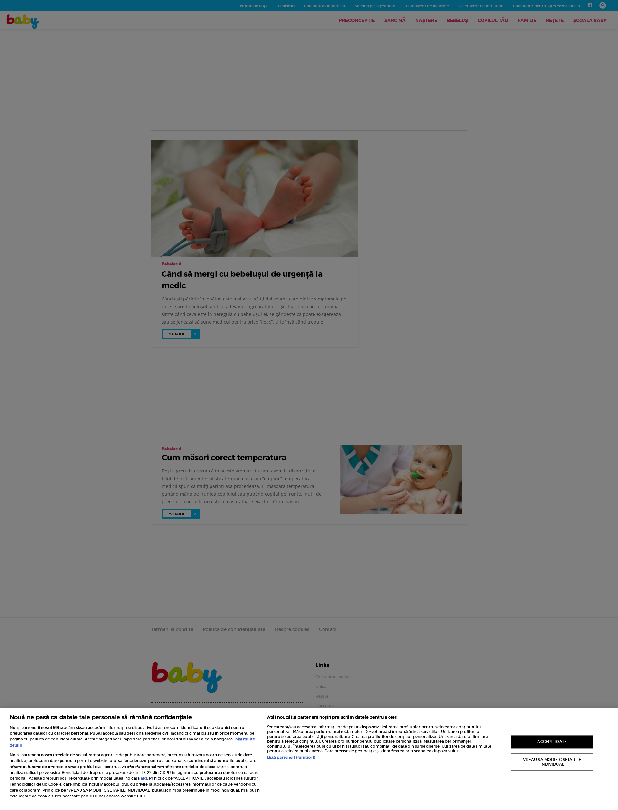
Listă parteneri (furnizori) (291, 757)
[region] (309, 759)
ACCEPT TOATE (551, 741)
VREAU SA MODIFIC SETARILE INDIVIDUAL (552, 762)
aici (144, 778)
